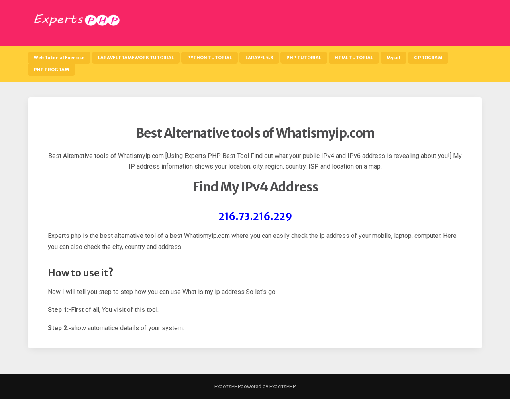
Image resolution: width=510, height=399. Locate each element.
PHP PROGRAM (51, 69)
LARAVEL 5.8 (259, 57)
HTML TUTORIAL (354, 57)
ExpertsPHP (227, 386)
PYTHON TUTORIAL (209, 57)
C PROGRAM (428, 57)
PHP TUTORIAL (303, 57)
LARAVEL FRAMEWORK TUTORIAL (136, 57)
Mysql (393, 57)
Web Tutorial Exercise (59, 57)
